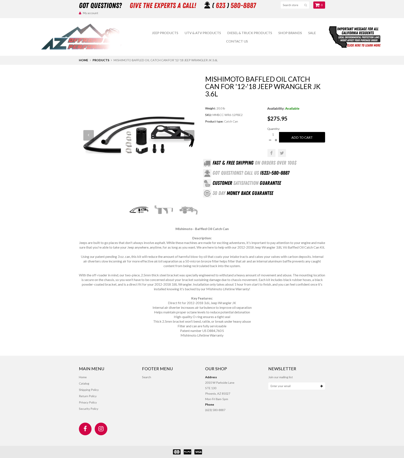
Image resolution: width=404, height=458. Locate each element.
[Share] (271, 153)
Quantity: (273, 128)
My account (90, 13)
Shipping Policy (89, 389)
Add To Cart (302, 137)
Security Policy (88, 408)
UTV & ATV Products (203, 33)
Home (83, 60)
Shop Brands (290, 33)
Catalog (84, 383)
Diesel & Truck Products (249, 33)
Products (101, 60)
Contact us (237, 41)
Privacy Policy (88, 402)
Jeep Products (165, 33)
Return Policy (88, 396)
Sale (312, 33)
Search (146, 377)
